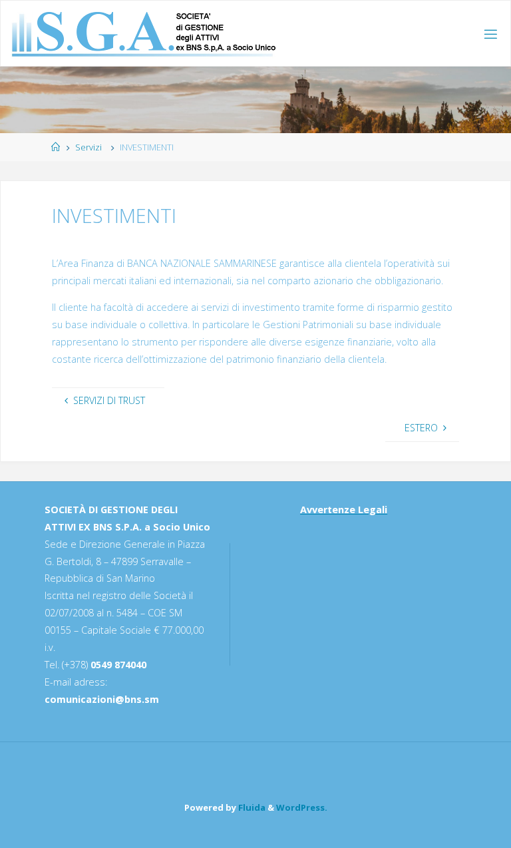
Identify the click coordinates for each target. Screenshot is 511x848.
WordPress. (301, 807)
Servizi (88, 147)
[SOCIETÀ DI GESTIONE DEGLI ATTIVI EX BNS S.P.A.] (144, 33)
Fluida (250, 807)
